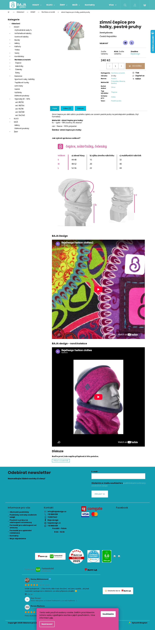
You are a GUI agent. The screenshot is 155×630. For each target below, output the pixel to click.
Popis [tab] (55, 108)
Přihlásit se (100, 494)
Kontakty (14, 535)
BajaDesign (135, 54)
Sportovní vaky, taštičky (25, 79)
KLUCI (16, 118)
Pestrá (113, 78)
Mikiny (17, 43)
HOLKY (16, 27)
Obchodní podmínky (19, 512)
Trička (17, 50)
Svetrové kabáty (22, 36)
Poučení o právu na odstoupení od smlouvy (21, 521)
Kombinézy (19, 56)
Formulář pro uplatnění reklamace (21, 531)
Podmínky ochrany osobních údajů (23, 516)
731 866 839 (53, 514)
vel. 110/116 (19, 109)
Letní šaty (19, 86)
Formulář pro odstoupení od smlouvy (23, 526)
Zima (113, 87)
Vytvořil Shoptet (139, 623)
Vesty (17, 53)
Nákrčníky (19, 66)
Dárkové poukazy (22, 95)
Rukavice (18, 76)
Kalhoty (18, 46)
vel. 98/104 (19, 105)
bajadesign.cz (54, 523)
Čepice (18, 63)
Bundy (17, 40)
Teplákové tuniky (22, 82)
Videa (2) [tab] (67, 108)
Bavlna (114, 83)
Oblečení (16, 23)
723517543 (52, 517)
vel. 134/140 (20, 115)
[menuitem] (37, 5)
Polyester (115, 81)
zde (51, 617)
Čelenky (18, 69)
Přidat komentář (60, 460)
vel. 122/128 (19, 112)
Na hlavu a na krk (23, 59)
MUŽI (16, 122)
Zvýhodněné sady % (23, 30)
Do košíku (137, 66)
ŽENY (16, 131)
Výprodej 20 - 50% (22, 99)
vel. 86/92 (19, 102)
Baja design (53, 520)
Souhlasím (108, 614)
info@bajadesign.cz (57, 511)
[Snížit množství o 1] (109, 66)
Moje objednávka (18, 538)
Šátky (17, 73)
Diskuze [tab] (80, 108)
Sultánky (18, 92)
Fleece (122, 81)
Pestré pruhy (116, 101)
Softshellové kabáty (23, 33)
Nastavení (47, 624)
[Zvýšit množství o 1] (121, 66)
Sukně (17, 89)
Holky (113, 97)
